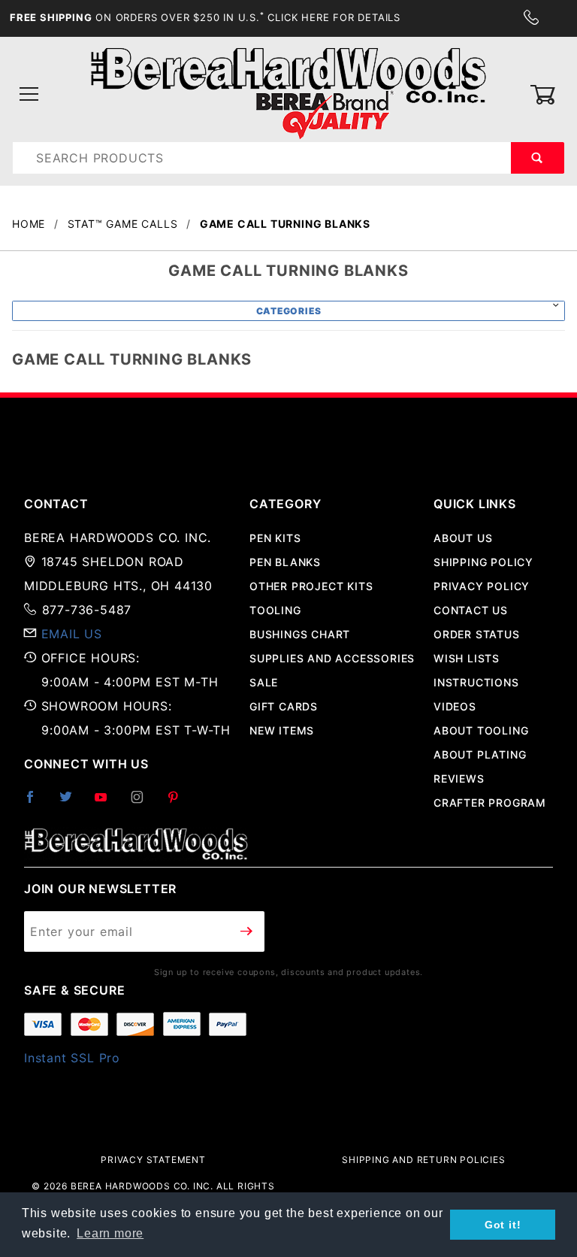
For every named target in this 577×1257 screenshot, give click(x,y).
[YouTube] (107, 803)
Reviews (459, 778)
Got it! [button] (503, 1225)
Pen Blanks (285, 562)
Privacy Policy (482, 586)
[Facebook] (36, 803)
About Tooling (481, 730)
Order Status (477, 634)
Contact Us (471, 610)
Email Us (71, 633)
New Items (281, 730)
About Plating (480, 754)
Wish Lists (467, 658)
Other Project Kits (311, 586)
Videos (455, 706)
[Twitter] (72, 803)
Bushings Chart (299, 634)
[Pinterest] (179, 803)
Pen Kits (275, 538)
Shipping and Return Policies (423, 1159)
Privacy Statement (153, 1159)
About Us (463, 538)
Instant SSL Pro (72, 1057)
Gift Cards (283, 706)
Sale (263, 682)
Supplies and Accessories (332, 658)
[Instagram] (143, 803)
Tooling (275, 610)
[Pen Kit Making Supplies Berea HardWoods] (288, 93)
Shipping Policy (483, 562)
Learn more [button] (110, 1233)
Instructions (476, 682)
